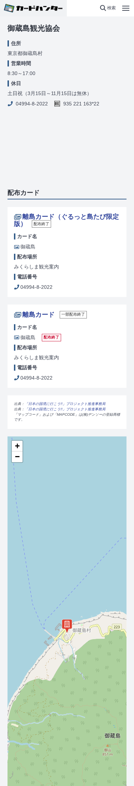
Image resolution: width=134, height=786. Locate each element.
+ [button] (17, 445)
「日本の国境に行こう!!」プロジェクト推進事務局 (65, 404)
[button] (107, 8)
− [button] (17, 456)
